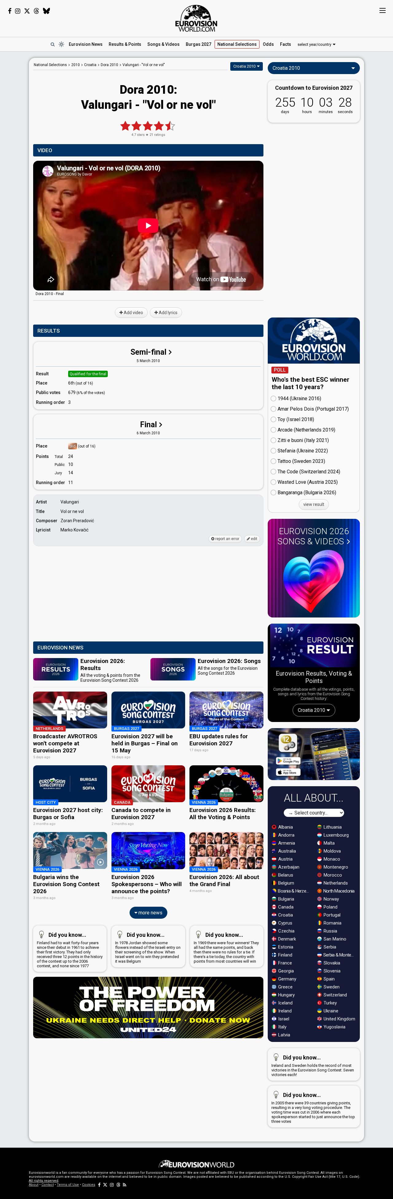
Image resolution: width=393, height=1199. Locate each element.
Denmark (286, 939)
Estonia (285, 947)
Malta (328, 843)
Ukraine (330, 1011)
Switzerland (334, 995)
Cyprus (284, 923)
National (237, 44)
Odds (268, 44)
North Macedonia (338, 891)
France (284, 963)
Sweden (331, 987)
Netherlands (335, 883)
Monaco (331, 859)
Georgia (285, 971)
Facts (285, 44)
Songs (163, 44)
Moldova (331, 851)
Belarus (285, 875)
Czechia (285, 931)
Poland (329, 907)
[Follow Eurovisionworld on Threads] (36, 11)
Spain (328, 979)
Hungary (286, 995)
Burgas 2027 (198, 44)
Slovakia (331, 963)
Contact (47, 1185)
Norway (330, 899)
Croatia (285, 915)
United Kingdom (338, 1019)
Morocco (332, 875)
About (33, 1185)
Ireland (284, 1011)
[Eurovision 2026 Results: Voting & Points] (314, 647)
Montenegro (335, 867)
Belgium (285, 883)
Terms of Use (68, 1185)
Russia (329, 931)
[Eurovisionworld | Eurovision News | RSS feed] (124, 1185)
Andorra (285, 835)
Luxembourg (335, 835)
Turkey (329, 1003)
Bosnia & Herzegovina (294, 891)
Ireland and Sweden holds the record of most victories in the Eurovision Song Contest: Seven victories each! (312, 1065)
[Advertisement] (148, 594)
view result (313, 504)
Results (125, 44)
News (86, 44)
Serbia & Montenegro (339, 955)
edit (253, 539)
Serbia (329, 947)
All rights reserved (43, 1181)
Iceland (285, 1003)
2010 (75, 65)
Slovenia (331, 971)
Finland (284, 955)
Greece (285, 987)
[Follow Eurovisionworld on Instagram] (17, 11)
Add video (133, 312)
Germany (286, 979)
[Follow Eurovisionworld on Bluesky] (46, 11)
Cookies (88, 1185)
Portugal (331, 915)
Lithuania (332, 827)
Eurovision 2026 (313, 536)
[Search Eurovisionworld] (52, 44)
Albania (285, 827)
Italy (281, 1027)
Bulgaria (285, 899)
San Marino (334, 939)
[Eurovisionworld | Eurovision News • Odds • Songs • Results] (196, 18)
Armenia (286, 843)
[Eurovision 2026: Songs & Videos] (313, 581)
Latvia (283, 1035)
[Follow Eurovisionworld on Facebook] (9, 11)
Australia (286, 851)
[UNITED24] (148, 1007)
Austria (285, 859)
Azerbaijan (288, 867)
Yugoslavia (333, 1027)
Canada (285, 907)
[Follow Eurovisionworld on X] (27, 11)
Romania (331, 923)
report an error (226, 539)
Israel (283, 1019)
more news (149, 913)
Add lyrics (167, 312)
